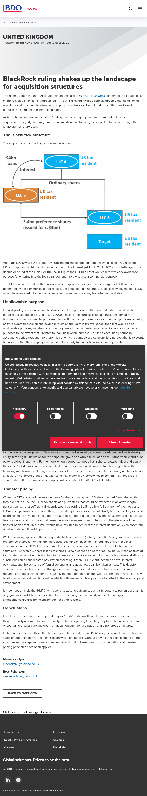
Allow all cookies (119, 442)
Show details (126, 430)
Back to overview (22, 693)
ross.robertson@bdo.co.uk (20, 676)
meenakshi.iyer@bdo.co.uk (21, 664)
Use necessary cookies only (73, 442)
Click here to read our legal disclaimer (28, 712)
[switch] (55, 416)
